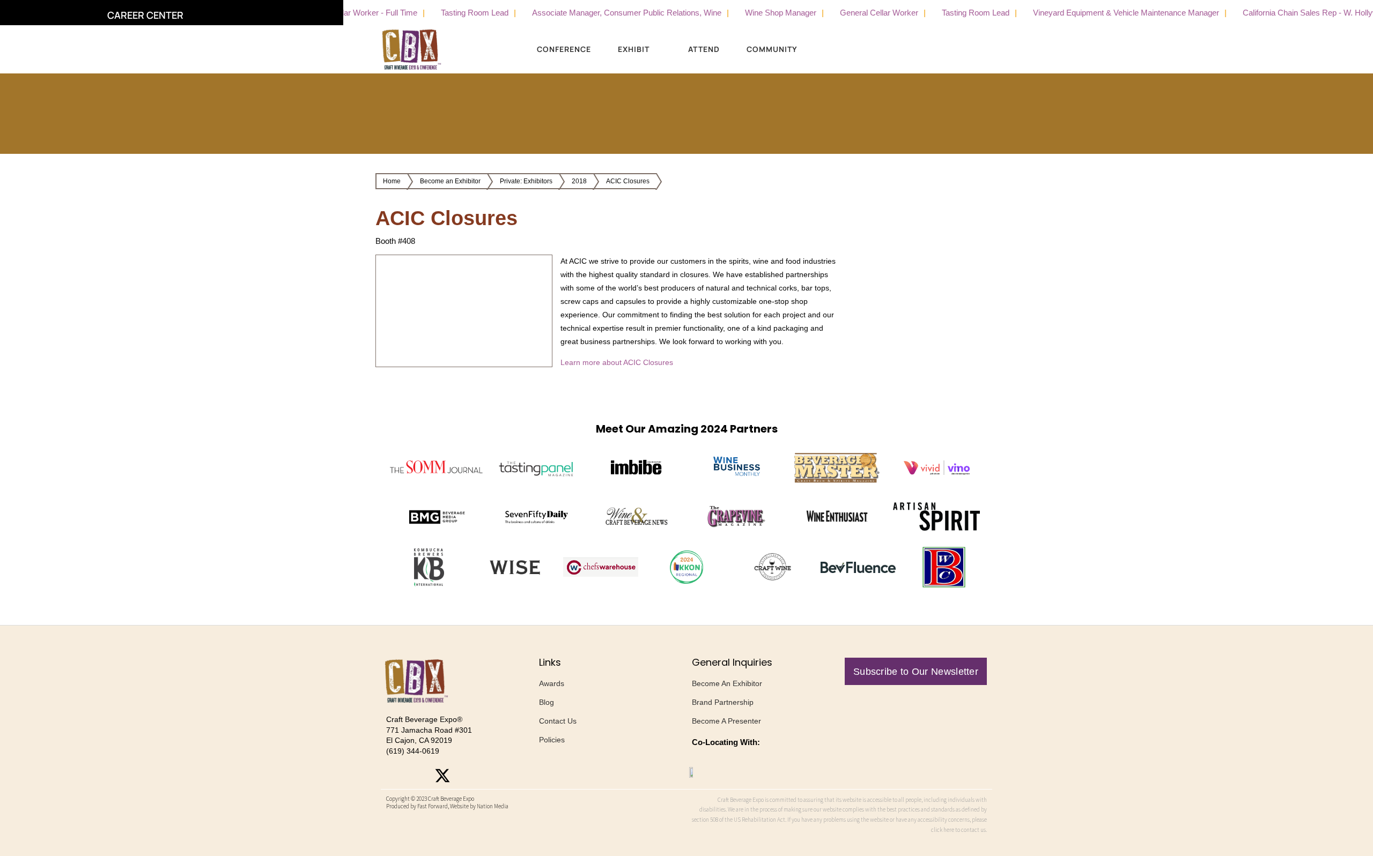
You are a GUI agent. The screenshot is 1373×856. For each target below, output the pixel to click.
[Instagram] (394, 776)
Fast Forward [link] (432, 806)
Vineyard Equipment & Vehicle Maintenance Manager (1102, 12)
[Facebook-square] (418, 776)
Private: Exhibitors (526, 181)
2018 (579, 181)
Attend (704, 49)
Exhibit (633, 49)
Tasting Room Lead (450, 12)
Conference (564, 49)
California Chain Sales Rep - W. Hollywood (1293, 12)
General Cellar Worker (855, 12)
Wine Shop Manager (756, 12)
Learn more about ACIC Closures (616, 362)
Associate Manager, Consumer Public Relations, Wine (602, 12)
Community (772, 49)
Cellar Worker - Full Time (349, 12)
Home (392, 181)
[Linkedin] (467, 776)
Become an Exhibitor (450, 181)
